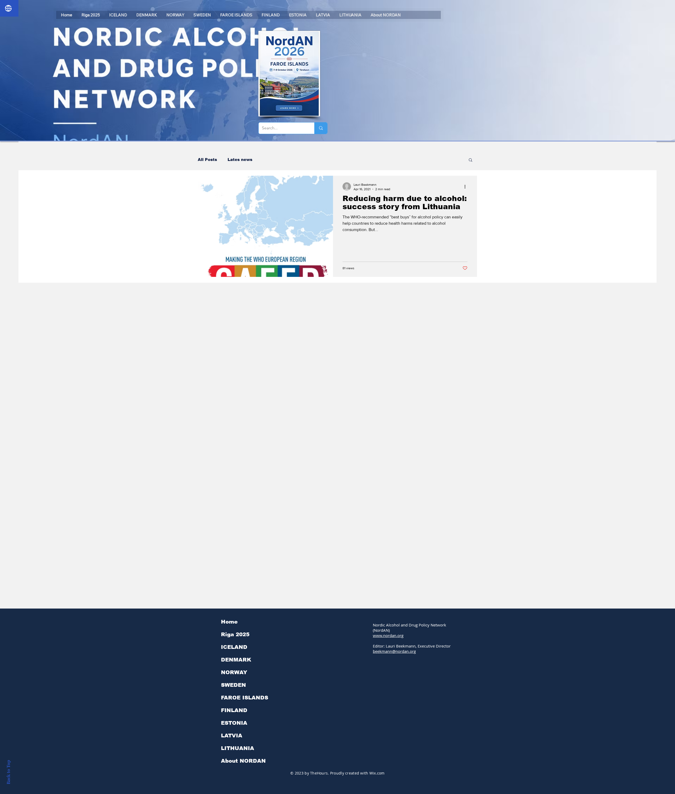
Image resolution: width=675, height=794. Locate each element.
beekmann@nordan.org (394, 651)
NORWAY (234, 672)
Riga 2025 (235, 634)
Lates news (240, 159)
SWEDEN (233, 685)
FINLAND (234, 710)
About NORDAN (243, 761)
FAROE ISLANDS (244, 697)
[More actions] (467, 186)
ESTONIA (234, 723)
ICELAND (234, 647)
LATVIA (231, 735)
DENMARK (236, 660)
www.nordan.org (388, 635)
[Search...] (320, 128)
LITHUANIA (237, 748)
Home (229, 622)
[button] (470, 160)
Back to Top (8, 772)
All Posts (207, 159)
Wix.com (377, 773)
